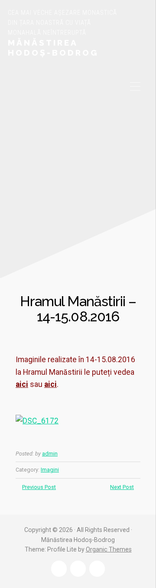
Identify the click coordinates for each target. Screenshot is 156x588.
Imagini (50, 469)
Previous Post (39, 487)
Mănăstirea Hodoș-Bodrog (53, 47)
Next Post (122, 487)
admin (50, 453)
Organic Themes (109, 549)
